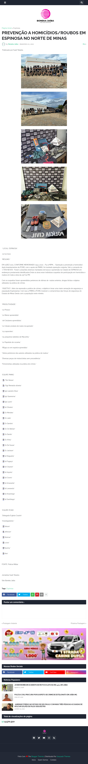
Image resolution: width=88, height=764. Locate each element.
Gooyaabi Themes (63, 756)
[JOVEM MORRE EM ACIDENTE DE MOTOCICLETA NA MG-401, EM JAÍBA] (7, 687)
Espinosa (16, 28)
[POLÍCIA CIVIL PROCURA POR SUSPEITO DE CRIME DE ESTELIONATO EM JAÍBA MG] (7, 697)
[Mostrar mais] (46, 595)
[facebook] (34, 738)
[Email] (42, 595)
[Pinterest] (37, 595)
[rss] (54, 738)
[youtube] (44, 738)
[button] (5, 2)
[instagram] (49, 738)
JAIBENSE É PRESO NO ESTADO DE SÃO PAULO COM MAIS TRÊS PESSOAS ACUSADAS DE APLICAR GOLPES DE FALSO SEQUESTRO (48, 705)
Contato (53, 760)
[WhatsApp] (33, 595)
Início (34, 760)
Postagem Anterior (10, 623)
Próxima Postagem (78, 623)
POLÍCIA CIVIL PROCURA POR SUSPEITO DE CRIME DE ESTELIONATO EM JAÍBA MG (45, 695)
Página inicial (7, 28)
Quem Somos (43, 760)
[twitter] (39, 738)
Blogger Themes (37, 756)
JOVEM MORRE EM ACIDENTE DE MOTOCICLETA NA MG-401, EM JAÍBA (41, 685)
